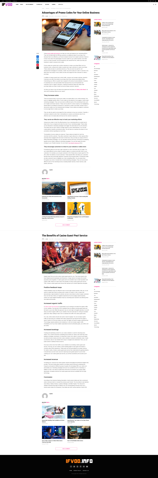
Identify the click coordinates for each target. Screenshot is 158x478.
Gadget (95, 82)
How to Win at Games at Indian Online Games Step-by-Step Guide (52, 441)
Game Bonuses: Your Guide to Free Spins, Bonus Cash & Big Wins (78, 421)
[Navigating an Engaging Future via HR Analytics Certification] (79, 208)
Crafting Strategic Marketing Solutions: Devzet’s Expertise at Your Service (53, 217)
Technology (39, 4)
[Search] (155, 4)
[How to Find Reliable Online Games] (79, 432)
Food (95, 80)
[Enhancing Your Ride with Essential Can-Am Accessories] (53, 188)
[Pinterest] (37, 65)
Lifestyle (60, 4)
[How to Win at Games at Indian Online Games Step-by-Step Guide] (53, 432)
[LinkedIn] (37, 62)
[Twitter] (37, 59)
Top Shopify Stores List (74, 143)
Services (96, 98)
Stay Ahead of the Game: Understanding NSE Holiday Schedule (77, 197)
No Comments (58, 16)
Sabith (47, 16)
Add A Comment (66, 224)
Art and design (97, 68)
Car (94, 72)
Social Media (96, 100)
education (96, 74)
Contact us (15, 1)
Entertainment (29, 4)
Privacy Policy (8, 1)
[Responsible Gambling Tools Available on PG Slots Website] (97, 57)
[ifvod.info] (7, 4)
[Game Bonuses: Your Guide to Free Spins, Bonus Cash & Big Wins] (79, 412)
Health (95, 86)
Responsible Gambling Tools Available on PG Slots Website (108, 57)
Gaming (53, 4)
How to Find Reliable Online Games (75, 440)
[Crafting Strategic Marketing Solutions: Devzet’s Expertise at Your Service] (53, 208)
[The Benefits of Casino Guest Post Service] (66, 257)
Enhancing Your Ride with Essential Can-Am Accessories (52, 197)
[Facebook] (37, 56)
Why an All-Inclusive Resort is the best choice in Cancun (109, 31)
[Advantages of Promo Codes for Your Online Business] (66, 35)
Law (95, 88)
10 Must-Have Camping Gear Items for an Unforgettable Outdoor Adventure (108, 24)
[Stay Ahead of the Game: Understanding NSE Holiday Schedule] (79, 188)
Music (95, 92)
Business (96, 70)
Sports (95, 102)
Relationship (96, 96)
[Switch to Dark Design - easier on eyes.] (153, 4)
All (94, 66)
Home (3, 1)
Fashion (47, 4)
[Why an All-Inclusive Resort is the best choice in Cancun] (97, 32)
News (21, 4)
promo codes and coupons (53, 53)
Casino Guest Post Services (51, 306)
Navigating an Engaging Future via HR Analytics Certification (78, 217)
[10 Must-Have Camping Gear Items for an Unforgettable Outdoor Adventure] (97, 24)
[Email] (37, 68)
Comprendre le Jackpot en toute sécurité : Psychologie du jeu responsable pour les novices (108, 39)
